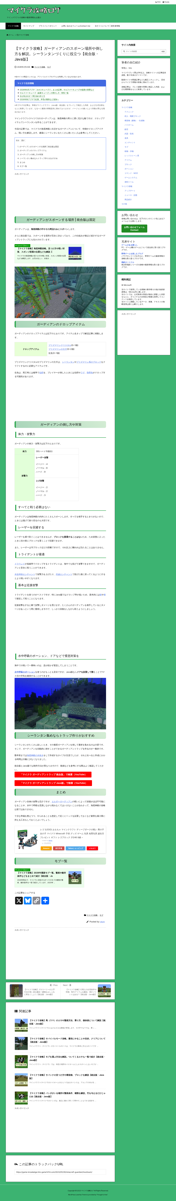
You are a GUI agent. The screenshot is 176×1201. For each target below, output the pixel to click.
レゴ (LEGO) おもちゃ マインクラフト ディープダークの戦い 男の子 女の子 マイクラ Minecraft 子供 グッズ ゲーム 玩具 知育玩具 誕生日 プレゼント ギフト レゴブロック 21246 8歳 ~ (72, 833)
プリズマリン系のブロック (88, 362)
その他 (124, 204)
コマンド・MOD (131, 173)
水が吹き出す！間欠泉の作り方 (32, 96)
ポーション (129, 169)
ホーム (11, 35)
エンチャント (130, 142)
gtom (102, 921)
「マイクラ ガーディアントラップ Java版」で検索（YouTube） (53, 783)
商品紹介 (128, 199)
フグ (83, 372)
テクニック (129, 112)
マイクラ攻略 (24, 35)
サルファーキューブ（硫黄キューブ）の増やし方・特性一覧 (44, 93)
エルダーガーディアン (62, 801)
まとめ (21, 162)
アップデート (130, 191)
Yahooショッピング (75, 848)
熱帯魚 (90, 372)
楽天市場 (58, 848)
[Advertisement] (60, 194)
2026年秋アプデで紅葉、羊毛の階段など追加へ (39, 99)
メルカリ (92, 848)
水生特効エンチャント (25, 574)
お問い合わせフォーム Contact (134, 228)
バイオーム (129, 125)
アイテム (128, 160)
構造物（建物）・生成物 (134, 120)
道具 (126, 138)
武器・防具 (129, 134)
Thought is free (102, 1195)
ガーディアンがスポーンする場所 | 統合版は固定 (38, 146)
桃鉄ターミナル (127, 262)
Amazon (46, 848)
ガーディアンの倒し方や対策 (30, 154)
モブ (49, 67)
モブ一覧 (22, 166)
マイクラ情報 (126, 186)
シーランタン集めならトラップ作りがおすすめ (38, 158)
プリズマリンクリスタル (59, 345)
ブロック (128, 164)
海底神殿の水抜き (35, 755)
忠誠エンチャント (64, 574)
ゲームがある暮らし (129, 245)
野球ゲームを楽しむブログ (132, 253)
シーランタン (68, 362)
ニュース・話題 (131, 195)
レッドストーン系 (132, 155)
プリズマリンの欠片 (57, 349)
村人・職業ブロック (133, 116)
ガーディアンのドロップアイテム (32, 150)
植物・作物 (129, 151)
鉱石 (126, 129)
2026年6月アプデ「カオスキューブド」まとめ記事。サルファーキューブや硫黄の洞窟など (57, 90)
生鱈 (41, 372)
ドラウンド (20, 563)
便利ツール (129, 182)
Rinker (50, 840)
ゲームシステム (131, 177)
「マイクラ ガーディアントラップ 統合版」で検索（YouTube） (53, 774)
